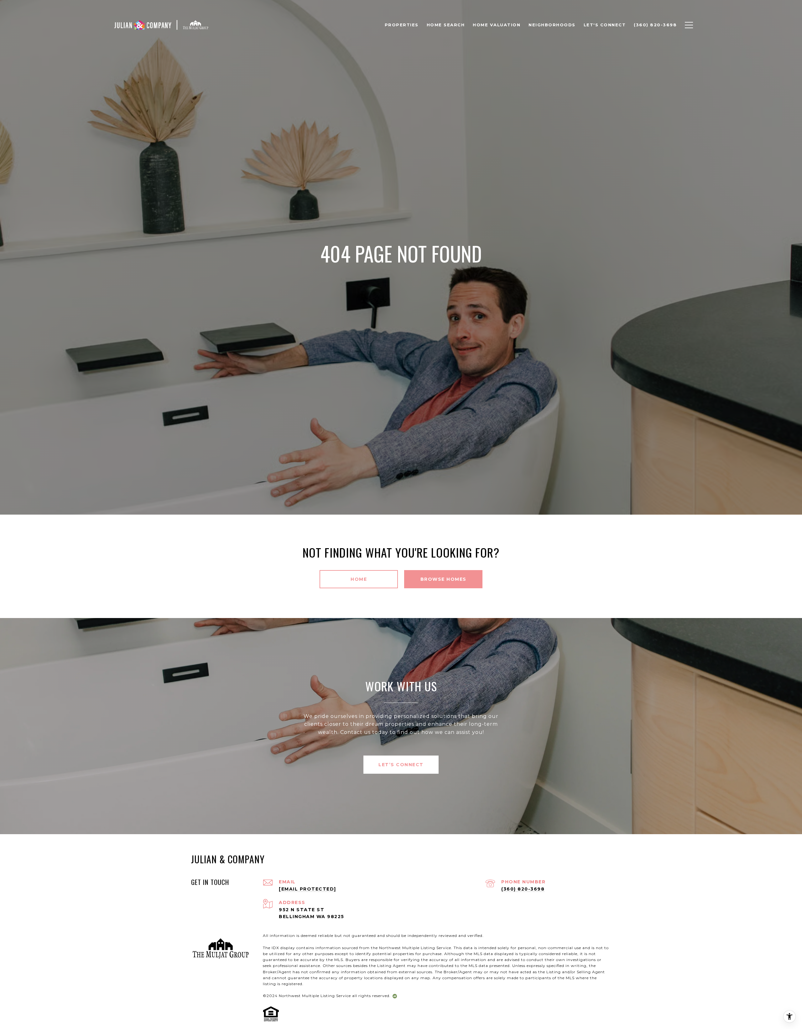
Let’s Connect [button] (401, 764)
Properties (402, 24)
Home (359, 579)
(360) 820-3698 (522, 889)
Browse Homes (443, 579)
